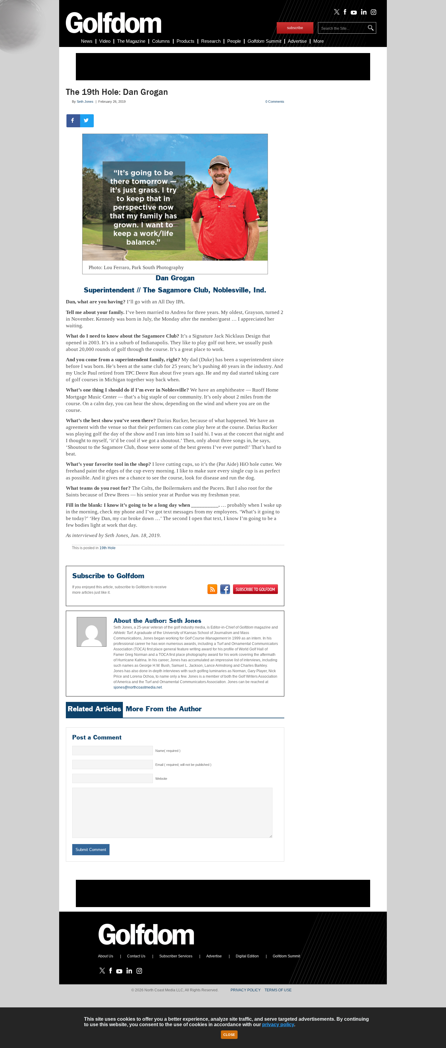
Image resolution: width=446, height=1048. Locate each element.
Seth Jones (85, 101)
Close (229, 1034)
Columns (161, 41)
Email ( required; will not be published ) (183, 764)
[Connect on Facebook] (225, 589)
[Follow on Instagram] (371, 13)
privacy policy (278, 1024)
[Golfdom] (146, 947)
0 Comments (274, 101)
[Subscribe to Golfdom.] (255, 589)
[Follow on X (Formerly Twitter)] (335, 13)
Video (104, 41)
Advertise (297, 41)
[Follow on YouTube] (352, 13)
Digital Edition (247, 956)
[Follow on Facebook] (343, 13)
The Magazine (131, 41)
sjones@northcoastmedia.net (137, 687)
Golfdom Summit (286, 956)
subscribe (295, 28)
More (318, 41)
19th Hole (108, 548)
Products (185, 41)
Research (211, 41)
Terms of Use (278, 990)
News (87, 41)
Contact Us (136, 956)
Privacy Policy (246, 990)
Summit (264, 41)
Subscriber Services (175, 956)
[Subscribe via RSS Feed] (212, 589)
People (234, 41)
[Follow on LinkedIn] (363, 13)
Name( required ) (168, 751)
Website (161, 778)
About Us (105, 956)
